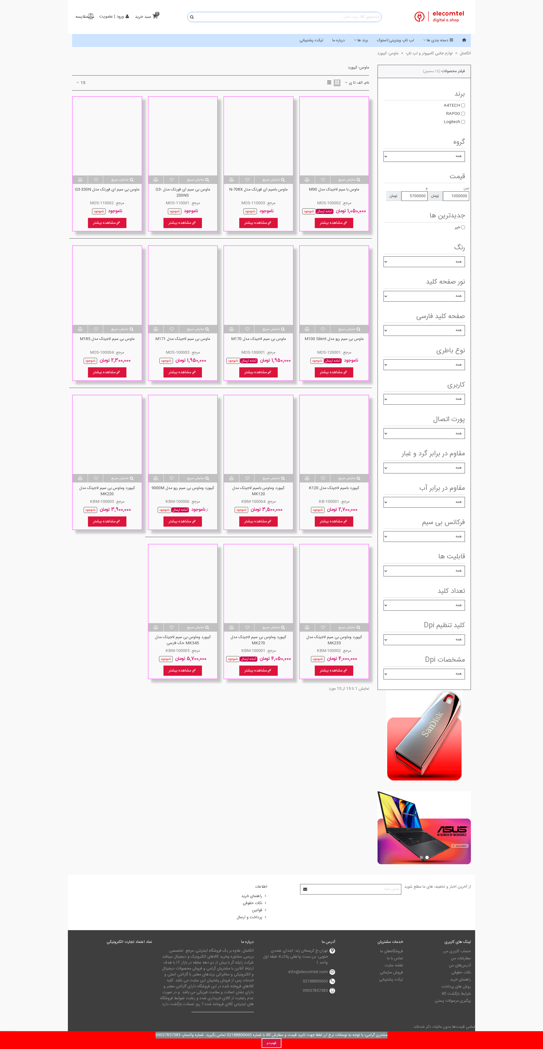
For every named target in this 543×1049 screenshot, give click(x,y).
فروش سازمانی (391, 972)
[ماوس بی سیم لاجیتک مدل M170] (258, 285)
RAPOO (453, 113)
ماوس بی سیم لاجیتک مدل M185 (107, 339)
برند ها (362, 40)
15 (82, 83)
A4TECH (452, 105)
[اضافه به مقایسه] (307, 179)
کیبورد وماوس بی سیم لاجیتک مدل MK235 (334, 640)
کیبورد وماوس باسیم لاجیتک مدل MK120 (258, 491)
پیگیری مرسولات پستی (453, 1000)
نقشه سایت (394, 965)
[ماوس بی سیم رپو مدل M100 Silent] (334, 285)
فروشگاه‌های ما (391, 951)
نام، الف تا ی (358, 83)
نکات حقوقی (252, 903)
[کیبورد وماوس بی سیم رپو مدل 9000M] (182, 434)
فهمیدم (271, 1043)
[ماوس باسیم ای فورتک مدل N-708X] (258, 136)
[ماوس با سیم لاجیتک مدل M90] (334, 136)
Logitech (452, 122)
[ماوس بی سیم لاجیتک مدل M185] (107, 285)
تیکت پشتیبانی (311, 40)
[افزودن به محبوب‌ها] (322, 179)
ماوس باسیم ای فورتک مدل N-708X (258, 190)
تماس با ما (395, 958)
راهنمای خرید (251, 896)
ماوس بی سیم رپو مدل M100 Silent (334, 339)
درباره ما (338, 40)
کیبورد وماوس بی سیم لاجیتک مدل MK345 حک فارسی (183, 640)
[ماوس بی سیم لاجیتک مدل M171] (182, 285)
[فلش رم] (424, 735)
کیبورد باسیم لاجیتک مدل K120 (334, 488)
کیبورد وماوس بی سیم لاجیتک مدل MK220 (107, 491)
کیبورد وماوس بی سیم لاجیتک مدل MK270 (258, 640)
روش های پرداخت (456, 986)
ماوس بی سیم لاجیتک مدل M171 (182, 339)
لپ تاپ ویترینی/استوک (395, 40)
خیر (457, 227)
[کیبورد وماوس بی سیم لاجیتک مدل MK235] (334, 583)
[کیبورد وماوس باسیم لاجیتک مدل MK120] (258, 434)
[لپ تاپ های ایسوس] (424, 827)
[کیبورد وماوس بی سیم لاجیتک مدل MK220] (107, 434)
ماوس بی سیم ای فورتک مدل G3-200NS (183, 193)
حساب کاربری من (457, 951)
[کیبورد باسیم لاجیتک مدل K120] (334, 434)
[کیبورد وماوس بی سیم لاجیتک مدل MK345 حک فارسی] (182, 583)
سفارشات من (461, 958)
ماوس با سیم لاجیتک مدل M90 (334, 190)
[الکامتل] (440, 17)
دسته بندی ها (437, 40)
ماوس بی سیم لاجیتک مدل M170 (258, 339)
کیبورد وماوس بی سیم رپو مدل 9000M (183, 488)
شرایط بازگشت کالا (456, 993)
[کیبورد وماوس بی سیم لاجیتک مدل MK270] (258, 583)
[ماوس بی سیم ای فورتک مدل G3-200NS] (182, 136)
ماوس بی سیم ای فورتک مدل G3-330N (107, 190)
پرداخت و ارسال (249, 917)
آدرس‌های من (460, 965)
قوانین (257, 910)
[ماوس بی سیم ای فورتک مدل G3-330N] (107, 136)
